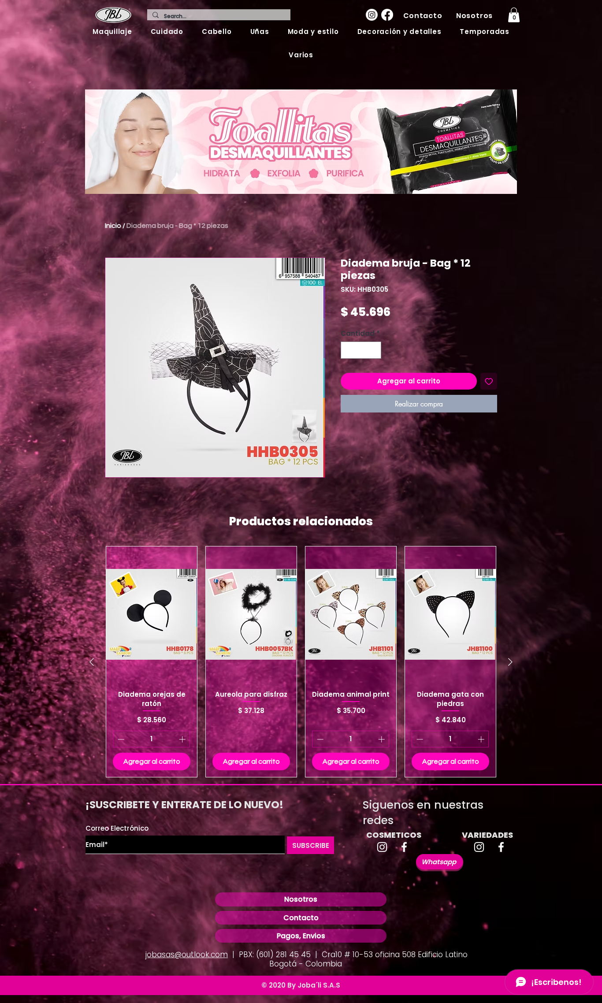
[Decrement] (348, 350)
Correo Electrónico (117, 828)
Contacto (301, 918)
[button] (112, 31)
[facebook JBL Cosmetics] (404, 847)
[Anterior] (91, 662)
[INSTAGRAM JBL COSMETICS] (382, 847)
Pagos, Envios (301, 936)
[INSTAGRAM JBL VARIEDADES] (479, 847)
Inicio (113, 225)
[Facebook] (387, 15)
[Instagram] (372, 15)
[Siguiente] (510, 662)
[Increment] (374, 350)
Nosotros (300, 899)
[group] (301, 662)
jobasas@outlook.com (186, 954)
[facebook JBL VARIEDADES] (501, 847)
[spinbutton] (361, 350)
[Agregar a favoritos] (489, 381)
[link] (514, 14)
